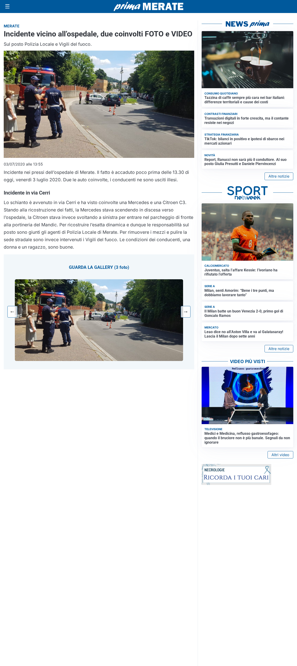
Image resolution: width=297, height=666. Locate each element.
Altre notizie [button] (278, 176)
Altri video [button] (280, 454)
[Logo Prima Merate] (148, 6)
